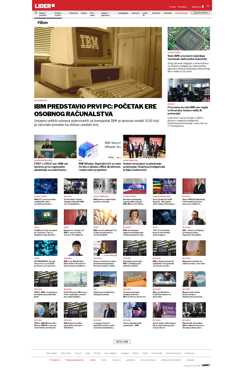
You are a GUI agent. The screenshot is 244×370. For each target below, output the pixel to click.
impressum (116, 360)
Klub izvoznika (157, 353)
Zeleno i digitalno (110, 353)
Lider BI (145, 14)
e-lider (93, 360)
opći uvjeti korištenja (148, 360)
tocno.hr (190, 360)
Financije (78, 353)
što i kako (92, 14)
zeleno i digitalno (105, 14)
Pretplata (182, 7)
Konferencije (189, 353)
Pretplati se (55, 360)
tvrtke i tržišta (58, 14)
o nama (104, 360)
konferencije (181, 13)
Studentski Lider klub (173, 353)
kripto (84, 13)
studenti (168, 13)
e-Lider (172, 7)
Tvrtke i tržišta (66, 353)
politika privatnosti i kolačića (171, 360)
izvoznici (156, 13)
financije (74, 13)
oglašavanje (130, 360)
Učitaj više (122, 341)
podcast (136, 13)
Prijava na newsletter (75, 360)
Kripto (87, 353)
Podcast (135, 353)
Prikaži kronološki (201, 13)
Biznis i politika (51, 353)
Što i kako (97, 353)
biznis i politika (42, 14)
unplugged (123, 13)
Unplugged (125, 353)
